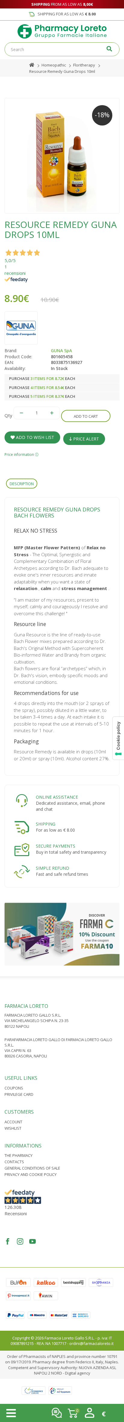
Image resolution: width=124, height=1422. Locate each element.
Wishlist (13, 1128)
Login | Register (90, 1412)
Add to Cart (86, 416)
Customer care (56, 1412)
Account (13, 1122)
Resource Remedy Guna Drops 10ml (62, 71)
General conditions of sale (32, 1168)
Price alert (85, 439)
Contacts (14, 1161)
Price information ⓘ (22, 454)
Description (22, 483)
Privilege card (19, 1094)
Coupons (14, 1088)
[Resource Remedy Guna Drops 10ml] (62, 155)
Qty (8, 415)
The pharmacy (19, 1155)
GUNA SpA (61, 350)
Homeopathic (54, 65)
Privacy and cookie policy (31, 1174)
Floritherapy (84, 65)
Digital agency (77, 1373)
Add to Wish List (34, 437)
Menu (11, 1413)
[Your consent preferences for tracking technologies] (118, 738)
